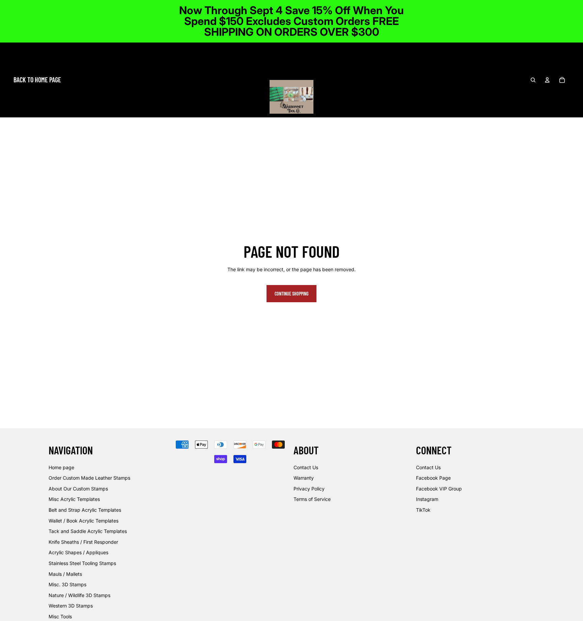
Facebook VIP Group (439, 488)
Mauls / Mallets (65, 573)
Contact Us (306, 467)
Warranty (304, 478)
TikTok (423, 510)
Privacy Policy (309, 488)
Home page (61, 467)
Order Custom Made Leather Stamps (89, 478)
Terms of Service (312, 499)
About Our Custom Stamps (78, 488)
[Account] (547, 80)
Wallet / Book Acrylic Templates (83, 520)
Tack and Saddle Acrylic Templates (88, 531)
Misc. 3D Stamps (67, 584)
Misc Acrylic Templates (74, 499)
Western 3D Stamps (71, 606)
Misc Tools (60, 616)
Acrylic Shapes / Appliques (78, 552)
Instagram (427, 499)
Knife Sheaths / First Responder (83, 542)
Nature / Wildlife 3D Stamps (79, 595)
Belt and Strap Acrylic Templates (85, 510)
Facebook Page (433, 478)
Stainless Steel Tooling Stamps (82, 563)
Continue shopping (291, 294)
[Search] (533, 80)
